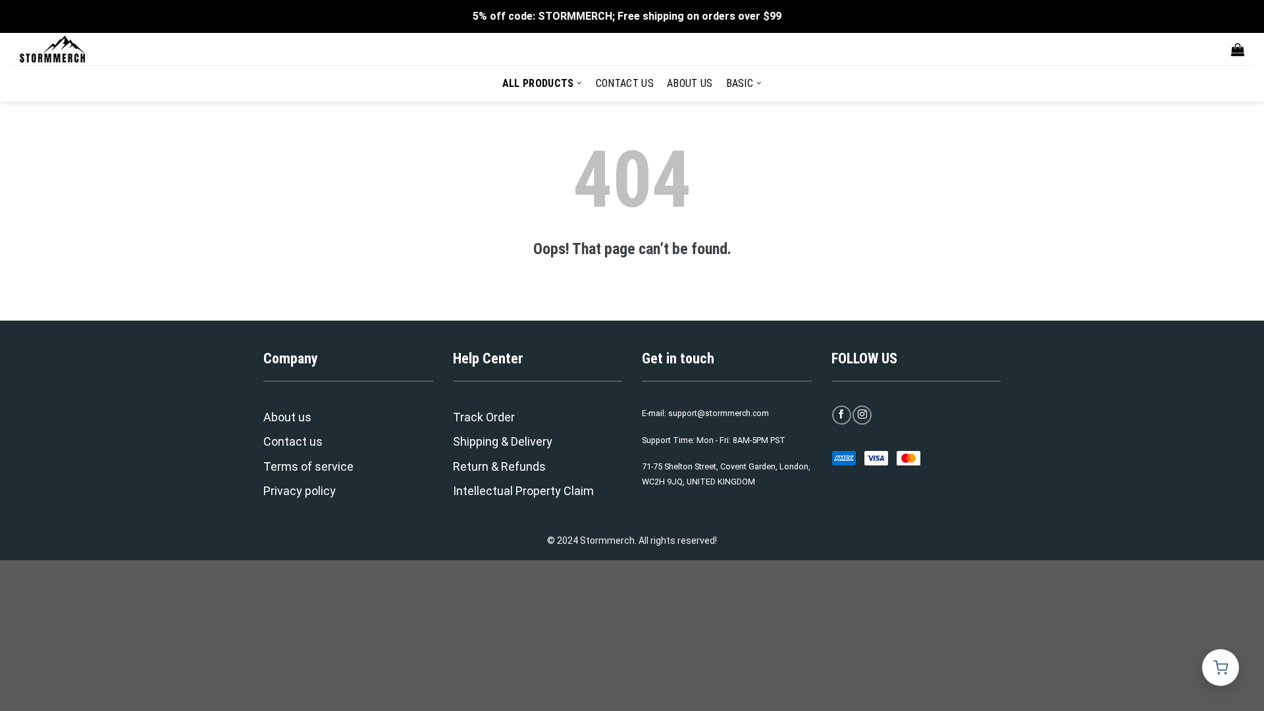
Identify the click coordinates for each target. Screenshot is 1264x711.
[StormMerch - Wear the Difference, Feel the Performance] (85, 49)
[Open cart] (1220, 667)
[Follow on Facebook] (841, 415)
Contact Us (625, 83)
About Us (690, 83)
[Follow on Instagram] (862, 415)
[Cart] (1237, 49)
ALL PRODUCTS (538, 83)
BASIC (740, 83)
